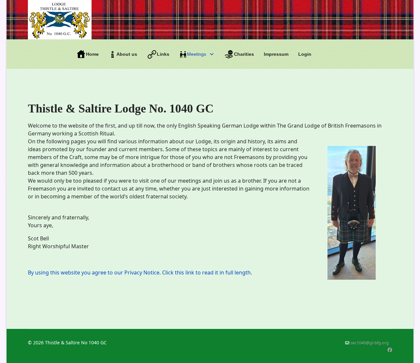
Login (304, 54)
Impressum (276, 54)
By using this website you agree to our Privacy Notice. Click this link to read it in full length (139, 272)
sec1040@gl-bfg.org (369, 343)
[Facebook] (390, 350)
